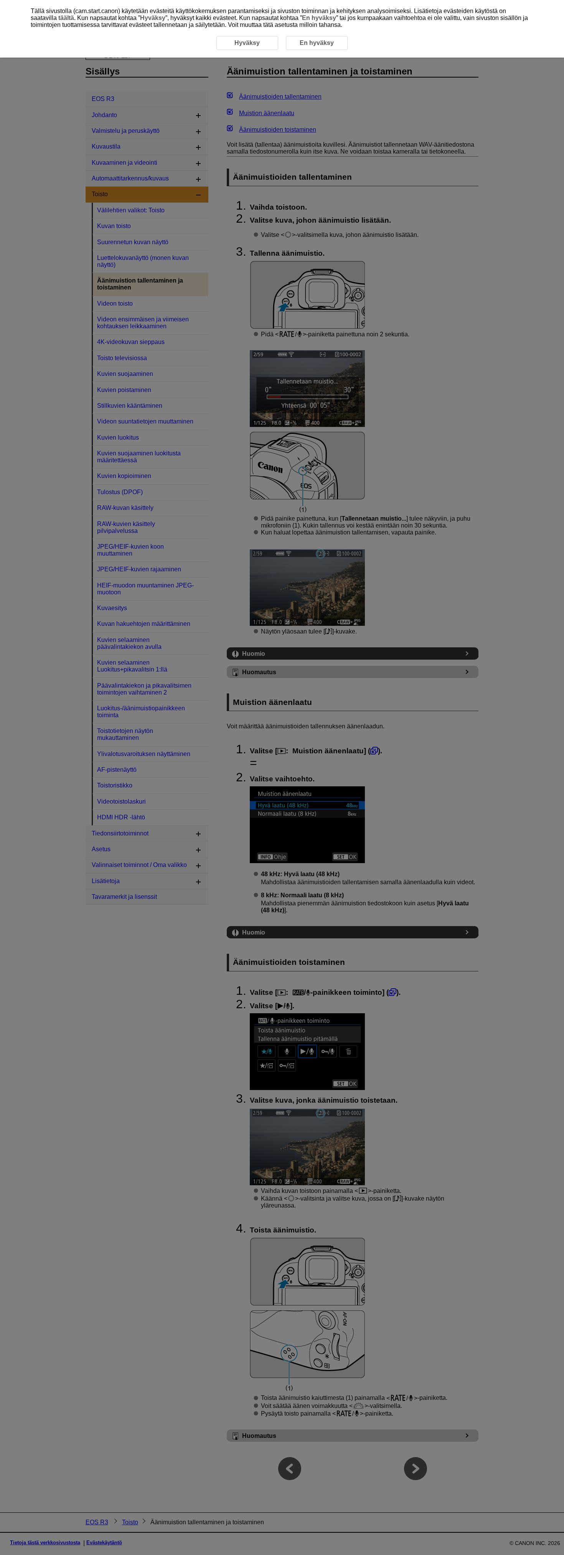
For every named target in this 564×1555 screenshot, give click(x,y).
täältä (66, 18)
